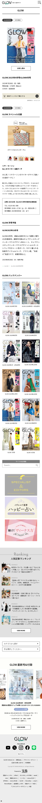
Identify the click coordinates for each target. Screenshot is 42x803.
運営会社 (18, 760)
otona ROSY (31, 778)
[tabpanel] (21, 135)
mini (6, 778)
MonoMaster (8, 784)
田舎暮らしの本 (18, 784)
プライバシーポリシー (29, 760)
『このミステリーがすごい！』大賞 (21, 786)
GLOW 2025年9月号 (11, 423)
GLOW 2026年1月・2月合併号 (11, 365)
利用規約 (27, 763)
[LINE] (34, 747)
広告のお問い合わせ (17, 763)
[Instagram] (21, 747)
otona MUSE (13, 781)
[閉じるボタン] (1, 801)
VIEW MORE (21, 630)
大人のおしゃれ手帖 (25, 775)
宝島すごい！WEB (30, 784)
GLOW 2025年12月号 (31, 365)
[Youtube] (8, 747)
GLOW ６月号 (31, 452)
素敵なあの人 (14, 778)
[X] (14, 747)
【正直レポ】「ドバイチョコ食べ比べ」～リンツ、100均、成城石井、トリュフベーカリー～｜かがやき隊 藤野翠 (25, 582)
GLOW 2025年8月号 (31, 423)
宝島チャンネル (7, 775)
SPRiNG (5, 781)
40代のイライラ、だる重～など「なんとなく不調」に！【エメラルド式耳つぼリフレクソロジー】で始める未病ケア (25, 569)
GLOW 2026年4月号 (11, 335)
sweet (35, 775)
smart (35, 781)
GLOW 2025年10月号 (31, 394)
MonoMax (28, 781)
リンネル (22, 778)
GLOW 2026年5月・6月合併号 (31, 306)
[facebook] (27, 747)
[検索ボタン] (37, 465)
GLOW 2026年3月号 (31, 335)
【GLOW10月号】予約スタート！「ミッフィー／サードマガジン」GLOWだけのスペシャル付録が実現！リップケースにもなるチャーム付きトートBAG (25, 622)
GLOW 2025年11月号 (11, 394)
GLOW (21, 781)
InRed (16, 775)
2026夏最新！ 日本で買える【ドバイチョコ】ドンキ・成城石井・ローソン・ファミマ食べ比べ (25, 595)
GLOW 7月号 (11, 452)
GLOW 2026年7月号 (11, 306)
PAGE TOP (20, 754)
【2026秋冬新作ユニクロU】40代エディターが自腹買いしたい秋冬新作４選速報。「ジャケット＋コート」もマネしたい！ (25, 608)
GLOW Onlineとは (9, 760)
